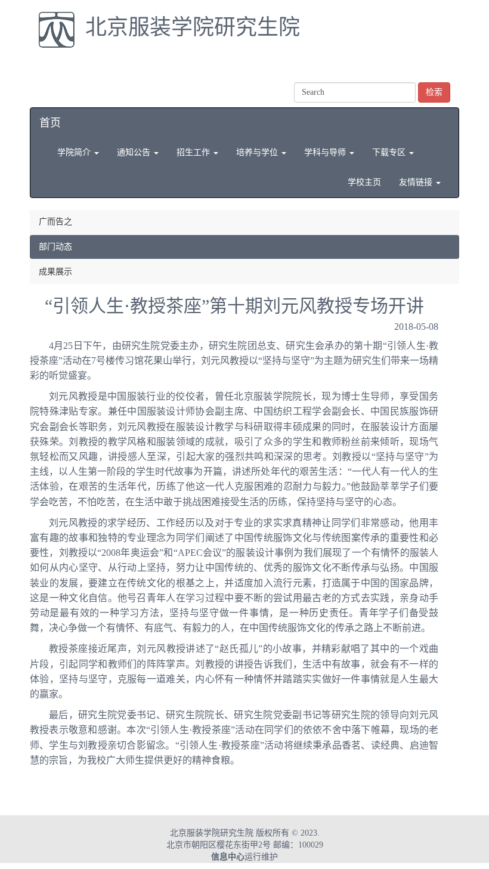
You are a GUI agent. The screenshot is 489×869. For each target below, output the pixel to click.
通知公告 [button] (135, 152)
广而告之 (55, 221)
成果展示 (55, 271)
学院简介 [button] (75, 152)
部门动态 (55, 246)
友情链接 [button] (417, 182)
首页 (50, 123)
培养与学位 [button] (258, 152)
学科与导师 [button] (326, 152)
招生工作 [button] (194, 152)
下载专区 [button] (390, 152)
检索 (434, 92)
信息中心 (227, 856)
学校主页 (364, 182)
